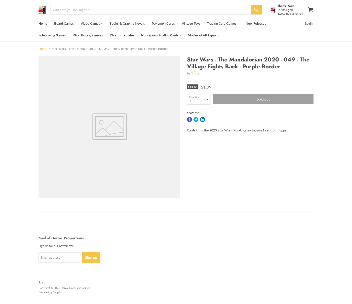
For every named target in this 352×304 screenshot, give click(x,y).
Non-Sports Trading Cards (160, 35)
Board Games (64, 23)
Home (42, 23)
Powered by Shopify (50, 292)
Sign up (91, 257)
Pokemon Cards (163, 23)
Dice (113, 35)
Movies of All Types (202, 35)
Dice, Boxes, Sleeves (88, 35)
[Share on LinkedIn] (202, 119)
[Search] (256, 9)
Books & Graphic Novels (127, 23)
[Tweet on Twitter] (196, 119)
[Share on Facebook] (189, 119)
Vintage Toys (191, 23)
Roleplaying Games (52, 35)
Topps (195, 73)
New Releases (256, 23)
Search (42, 282)
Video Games (91, 23)
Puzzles (128, 35)
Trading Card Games (222, 23)
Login (308, 23)
